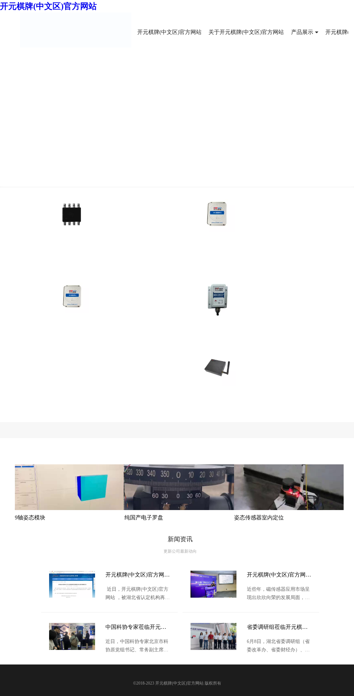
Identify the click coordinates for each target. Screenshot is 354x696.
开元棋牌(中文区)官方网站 (48, 6)
